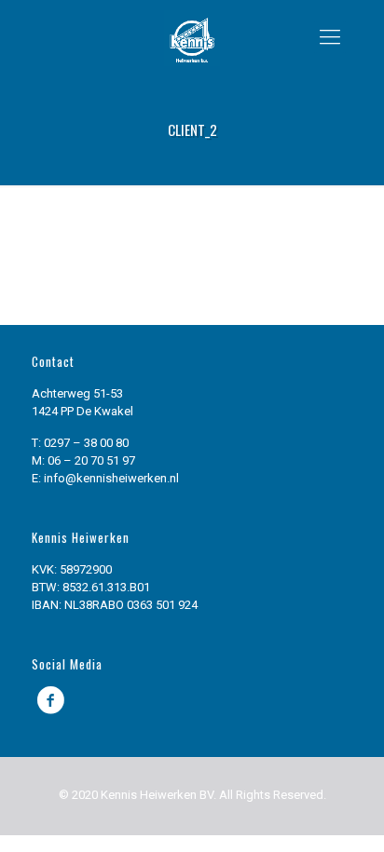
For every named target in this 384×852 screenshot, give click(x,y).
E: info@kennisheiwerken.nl (105, 478)
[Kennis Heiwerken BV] (192, 37)
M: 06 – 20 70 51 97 (83, 460)
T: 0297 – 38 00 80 (80, 443)
